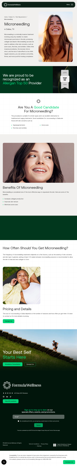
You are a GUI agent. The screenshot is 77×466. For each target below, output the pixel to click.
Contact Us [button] (69, 462)
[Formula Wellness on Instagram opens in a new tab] (3, 396)
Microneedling (8, 19)
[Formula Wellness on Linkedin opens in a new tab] (7, 396)
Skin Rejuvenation (21, 17)
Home (6, 17)
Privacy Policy (44, 430)
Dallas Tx (11, 17)
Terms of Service (53, 430)
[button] (3, 462)
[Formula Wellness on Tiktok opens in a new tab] (10, 396)
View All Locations (10, 401)
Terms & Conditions (34, 444)
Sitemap (39, 446)
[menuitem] (3, 396)
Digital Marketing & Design (64, 445)
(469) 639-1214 (47, 459)
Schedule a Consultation (12, 364)
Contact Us (8, 321)
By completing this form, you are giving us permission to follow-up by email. (39, 421)
